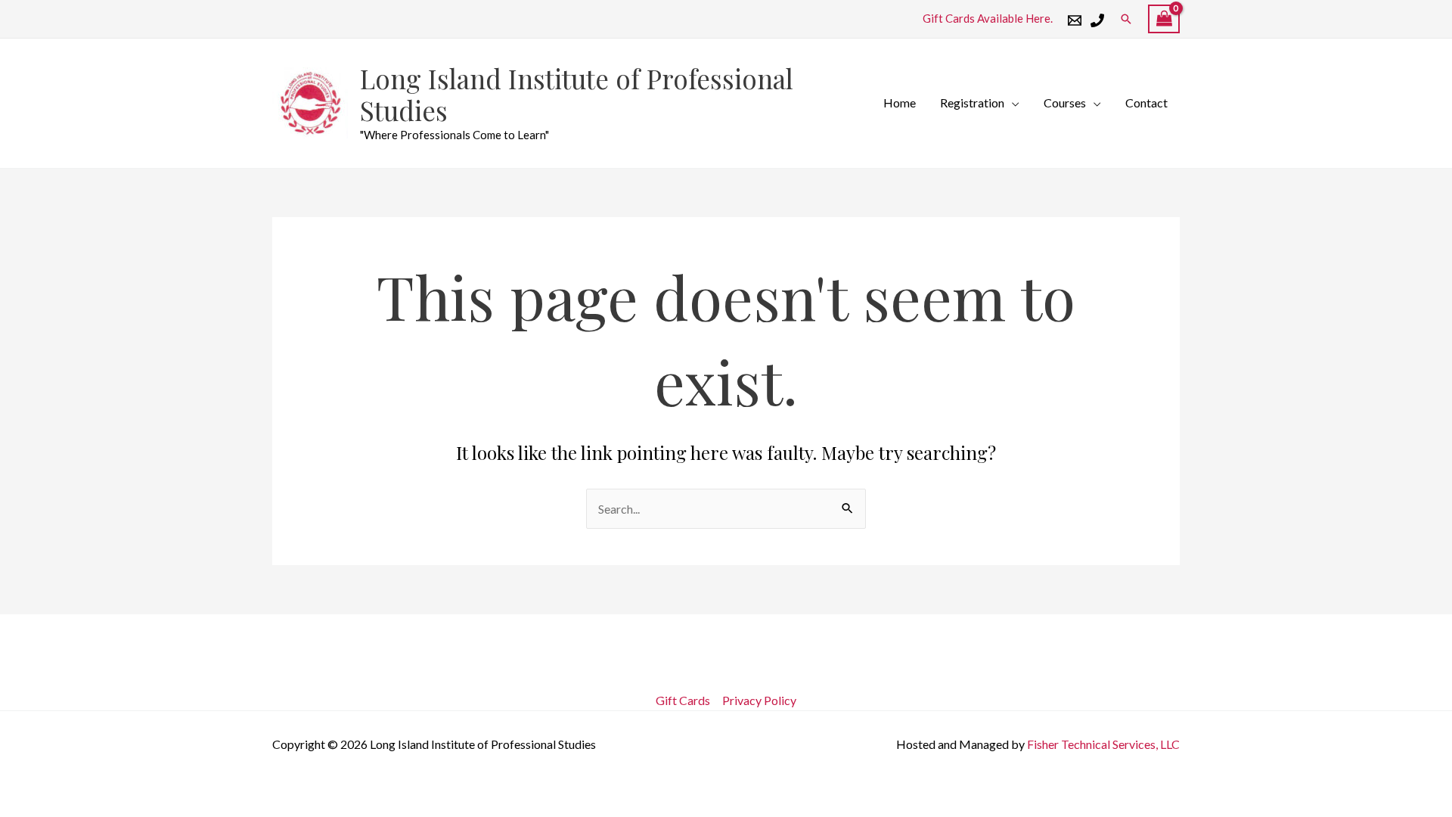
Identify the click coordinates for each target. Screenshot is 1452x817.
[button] (1126, 19)
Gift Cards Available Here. (988, 18)
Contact (1146, 102)
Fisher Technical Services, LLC (1103, 744)
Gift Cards (683, 700)
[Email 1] (1074, 20)
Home (899, 102)
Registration (972, 102)
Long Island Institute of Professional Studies (576, 94)
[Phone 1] (1097, 20)
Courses (1065, 102)
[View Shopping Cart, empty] (1164, 19)
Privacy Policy (759, 700)
